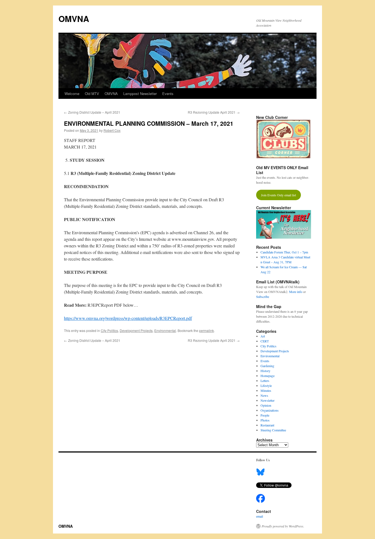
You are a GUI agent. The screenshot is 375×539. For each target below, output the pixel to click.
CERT (265, 341)
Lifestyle (266, 385)
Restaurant (267, 425)
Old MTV (92, 93)
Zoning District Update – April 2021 (92, 112)
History (265, 370)
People (265, 415)
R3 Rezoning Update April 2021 (214, 112)
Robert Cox (112, 130)
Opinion (266, 405)
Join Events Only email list (278, 195)
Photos (265, 420)
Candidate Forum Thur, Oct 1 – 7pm (284, 252)
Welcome (72, 93)
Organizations (270, 410)
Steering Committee (273, 430)
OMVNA (73, 18)
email (259, 516)
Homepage (268, 375)
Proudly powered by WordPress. (283, 526)
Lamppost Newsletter (140, 93)
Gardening (267, 366)
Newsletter (268, 400)
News (264, 395)
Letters (265, 380)
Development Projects (136, 330)
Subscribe (262, 296)
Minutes (266, 390)
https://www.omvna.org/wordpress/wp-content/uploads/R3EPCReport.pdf (128, 318)
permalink (206, 330)
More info (295, 291)
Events (167, 93)
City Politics (109, 330)
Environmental (165, 330)
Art (263, 336)
